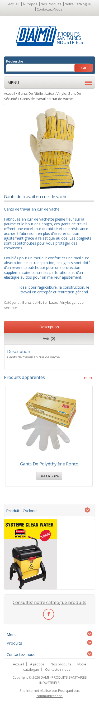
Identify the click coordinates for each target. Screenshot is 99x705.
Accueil (13, 4)
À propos (30, 4)
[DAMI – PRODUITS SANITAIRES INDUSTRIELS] (49, 35)
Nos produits (51, 4)
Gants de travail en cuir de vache (33, 357)
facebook (48, 614)
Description (49, 326)
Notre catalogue (78, 4)
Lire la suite (49, 476)
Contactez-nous (49, 9)
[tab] (49, 327)
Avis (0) (49, 338)
